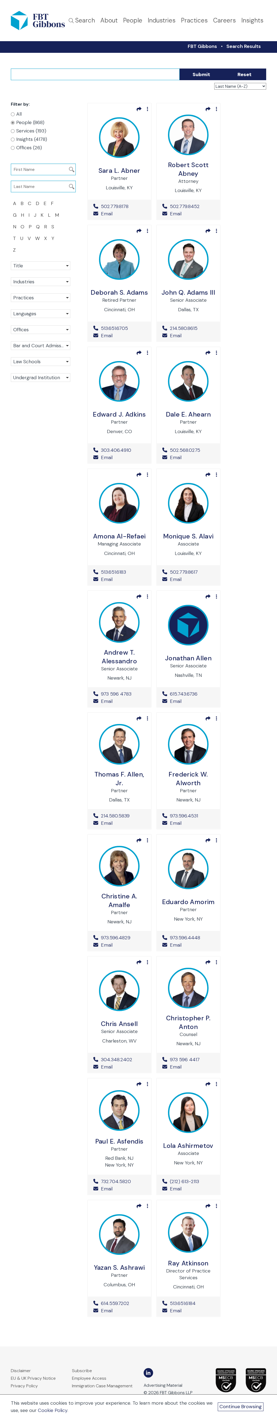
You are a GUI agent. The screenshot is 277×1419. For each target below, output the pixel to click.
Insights (252, 20)
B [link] (22, 203)
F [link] (52, 203)
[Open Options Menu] (147, 108)
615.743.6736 (192, 694)
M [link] (57, 215)
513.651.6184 (192, 1303)
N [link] (14, 226)
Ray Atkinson (188, 1263)
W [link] (37, 238)
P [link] (30, 226)
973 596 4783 (123, 694)
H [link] (22, 215)
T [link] (14, 238)
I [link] (28, 215)
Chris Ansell (119, 1023)
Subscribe (82, 1370)
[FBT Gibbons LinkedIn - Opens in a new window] (148, 1373)
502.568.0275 (192, 450)
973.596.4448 (192, 937)
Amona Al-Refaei (119, 536)
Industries (162, 20)
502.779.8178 (123, 206)
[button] (40, 265)
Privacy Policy (24, 1386)
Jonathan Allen (188, 658)
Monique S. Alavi (188, 536)
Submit (201, 74)
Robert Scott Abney (188, 169)
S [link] (52, 226)
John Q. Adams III (188, 292)
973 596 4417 (192, 1059)
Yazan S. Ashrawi (119, 1267)
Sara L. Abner (119, 170)
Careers (224, 20)
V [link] (29, 238)
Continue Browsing (240, 1406)
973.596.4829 (123, 937)
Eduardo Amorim (188, 902)
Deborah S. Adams (119, 292)
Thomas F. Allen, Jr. (119, 778)
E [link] (45, 203)
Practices (194, 20)
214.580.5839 (123, 816)
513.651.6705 (123, 328)
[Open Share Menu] (139, 108)
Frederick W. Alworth (188, 778)
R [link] (45, 226)
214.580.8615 (192, 328)
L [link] (49, 215)
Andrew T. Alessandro (119, 656)
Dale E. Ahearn (188, 414)
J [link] (35, 215)
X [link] (45, 238)
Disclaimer (21, 1370)
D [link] (37, 203)
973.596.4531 (192, 816)
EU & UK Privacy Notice (33, 1378)
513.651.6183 (123, 572)
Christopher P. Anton (188, 1022)
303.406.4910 (123, 450)
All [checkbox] (19, 114)
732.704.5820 (123, 1181)
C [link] (29, 203)
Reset (245, 74)
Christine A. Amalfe (119, 900)
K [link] (42, 215)
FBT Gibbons (202, 46)
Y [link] (52, 238)
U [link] (21, 238)
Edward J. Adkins (119, 414)
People (132, 20)
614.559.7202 (123, 1303)
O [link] (22, 226)
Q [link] (38, 226)
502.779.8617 (192, 572)
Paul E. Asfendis (119, 1141)
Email (106, 213)
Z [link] (14, 250)
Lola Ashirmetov (188, 1145)
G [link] (15, 215)
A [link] (14, 203)
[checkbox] (37, 122)
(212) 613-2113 (192, 1181)
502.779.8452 (192, 206)
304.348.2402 (123, 1059)
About (109, 20)
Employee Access (89, 1378)
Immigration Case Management (102, 1386)
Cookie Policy (52, 1410)
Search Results (243, 46)
